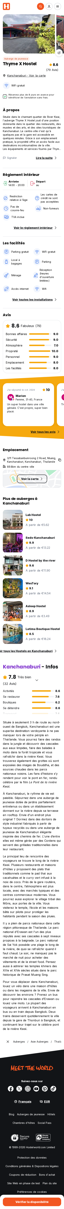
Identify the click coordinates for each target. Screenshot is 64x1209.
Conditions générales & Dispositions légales (32, 1166)
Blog (11, 1114)
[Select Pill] (40, 6)
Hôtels (51, 1114)
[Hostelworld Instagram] (28, 1089)
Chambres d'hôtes (24, 1122)
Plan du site (50, 1183)
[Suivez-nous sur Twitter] (19, 1089)
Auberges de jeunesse (31, 1114)
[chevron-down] (37, 680)
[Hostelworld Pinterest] (45, 1089)
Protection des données (32, 1157)
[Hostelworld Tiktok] (53, 1089)
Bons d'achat (47, 1174)
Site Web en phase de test (23, 1183)
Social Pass (44, 1122)
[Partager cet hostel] (59, 52)
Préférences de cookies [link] (32, 1191)
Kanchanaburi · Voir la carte (26, 75)
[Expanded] (8, 1041)
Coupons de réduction (22, 1174)
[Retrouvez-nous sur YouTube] (36, 1089)
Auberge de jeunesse (16, 58)
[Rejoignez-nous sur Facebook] (11, 1089)
